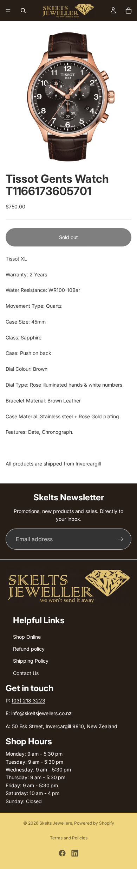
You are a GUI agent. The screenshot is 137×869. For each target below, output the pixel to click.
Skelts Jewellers (55, 823)
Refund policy (29, 649)
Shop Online (27, 637)
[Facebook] (62, 853)
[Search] (23, 10)
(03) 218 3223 (28, 701)
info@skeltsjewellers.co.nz (41, 714)
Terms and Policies (68, 837)
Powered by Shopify (94, 823)
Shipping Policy (30, 661)
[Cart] (128, 10)
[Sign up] (120, 539)
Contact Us (26, 673)
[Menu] (8, 10)
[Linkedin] (75, 853)
